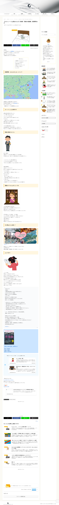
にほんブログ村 (6, 386)
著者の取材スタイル (19, 63)
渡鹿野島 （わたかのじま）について (21, 60)
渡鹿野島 (12, 51)
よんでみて (17, 67)
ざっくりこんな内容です (19, 62)
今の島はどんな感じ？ (19, 66)
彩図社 (14, 399)
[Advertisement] (21, 408)
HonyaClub (6, 326)
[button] (34, 45)
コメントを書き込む (21, 496)
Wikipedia (15, 103)
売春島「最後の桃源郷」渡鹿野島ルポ (11, 346)
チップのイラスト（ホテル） (9, 379)
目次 (19, 58)
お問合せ (43, 136)
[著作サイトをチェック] (47, 61)
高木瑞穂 (11, 399)
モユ (48, 44)
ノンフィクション (7, 399)
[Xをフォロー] (49, 61)
